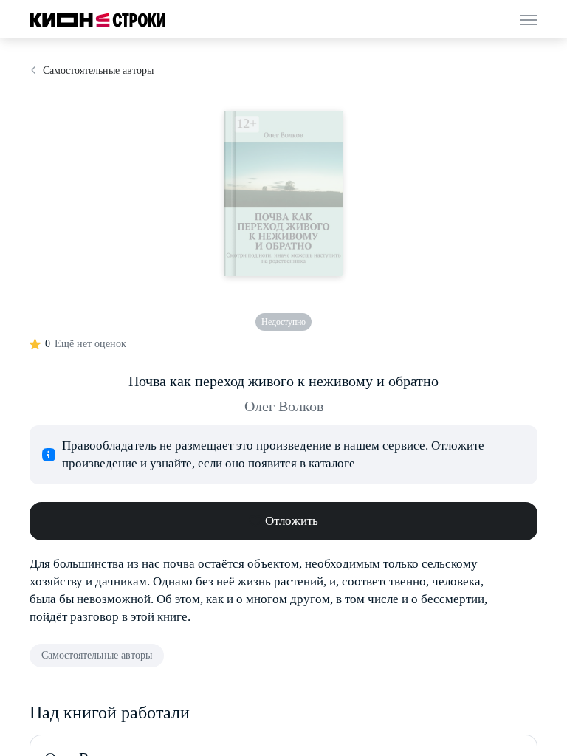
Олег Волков (283, 406)
